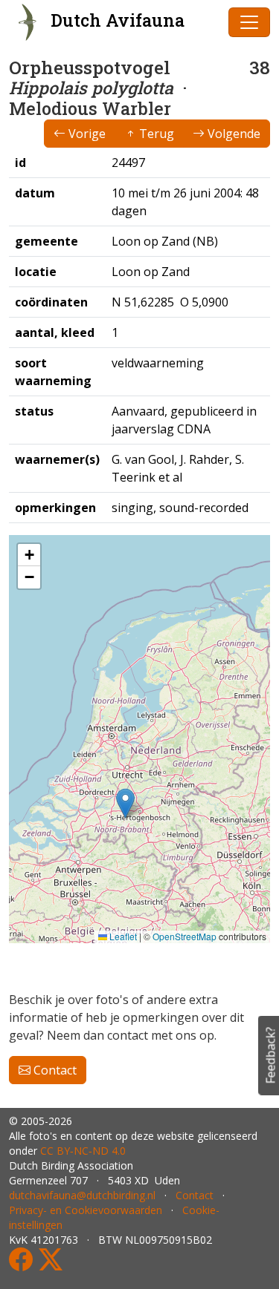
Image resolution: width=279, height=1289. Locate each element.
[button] (125, 803)
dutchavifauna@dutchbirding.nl (82, 1195)
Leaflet (122, 936)
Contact (54, 1070)
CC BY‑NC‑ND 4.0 (83, 1151)
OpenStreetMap (185, 936)
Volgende (232, 133)
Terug (155, 133)
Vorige (85, 133)
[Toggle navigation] (249, 22)
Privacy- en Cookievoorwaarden (85, 1210)
